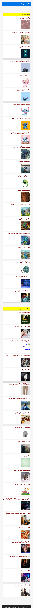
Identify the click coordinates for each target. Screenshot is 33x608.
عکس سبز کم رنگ (24, 456)
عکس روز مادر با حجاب (23, 441)
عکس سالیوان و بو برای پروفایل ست (19, 233)
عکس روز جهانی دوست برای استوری (19, 398)
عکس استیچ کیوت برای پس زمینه (20, 61)
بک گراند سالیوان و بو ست (22, 262)
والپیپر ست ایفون (24, 47)
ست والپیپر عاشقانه (24, 190)
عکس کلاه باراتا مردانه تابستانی (20, 341)
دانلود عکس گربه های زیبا (22, 470)
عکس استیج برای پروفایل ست (20, 90)
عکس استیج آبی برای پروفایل (21, 147)
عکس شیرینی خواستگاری (22, 413)
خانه (29, 4)
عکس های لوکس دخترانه (22, 326)
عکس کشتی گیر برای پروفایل (21, 542)
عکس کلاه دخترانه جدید (22, 427)
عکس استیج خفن (24, 75)
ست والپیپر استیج (24, 161)
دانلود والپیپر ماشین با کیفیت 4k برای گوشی (16, 499)
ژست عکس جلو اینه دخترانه (21, 585)
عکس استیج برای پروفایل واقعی (20, 118)
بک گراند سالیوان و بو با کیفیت (20, 204)
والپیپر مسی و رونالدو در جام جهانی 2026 (17, 355)
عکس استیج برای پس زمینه (21, 104)
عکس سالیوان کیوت (24, 247)
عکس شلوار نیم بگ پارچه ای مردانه (19, 384)
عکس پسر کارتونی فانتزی (22, 484)
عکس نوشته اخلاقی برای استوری (20, 556)
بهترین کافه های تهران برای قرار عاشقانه (18, 513)
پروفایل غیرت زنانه (24, 312)
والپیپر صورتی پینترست (23, 18)
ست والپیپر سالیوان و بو (22, 291)
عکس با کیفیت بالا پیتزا (22, 527)
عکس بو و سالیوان (24, 219)
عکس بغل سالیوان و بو (23, 276)
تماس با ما (23, 4)
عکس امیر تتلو (25, 571)
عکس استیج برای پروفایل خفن (20, 133)
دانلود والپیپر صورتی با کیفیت (21, 32)
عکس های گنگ (25, 370)
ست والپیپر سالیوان (24, 176)
